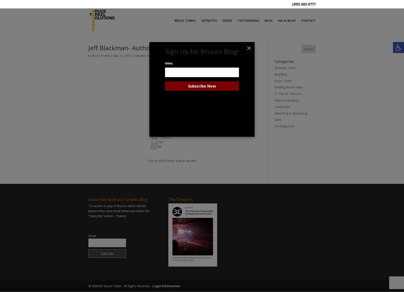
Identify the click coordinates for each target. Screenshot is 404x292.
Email (169, 63)
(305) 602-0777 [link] (304, 5)
